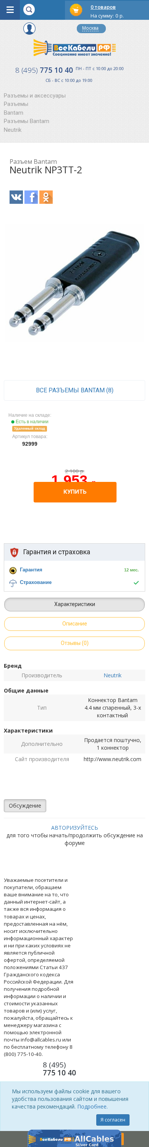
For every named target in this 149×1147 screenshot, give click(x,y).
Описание (74, 624)
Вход (29, 28)
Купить (75, 491)
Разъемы (16, 104)
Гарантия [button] (31, 570)
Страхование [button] (36, 582)
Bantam (13, 112)
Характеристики (74, 604)
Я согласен (112, 1120)
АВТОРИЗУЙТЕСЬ (74, 827)
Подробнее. (92, 1106)
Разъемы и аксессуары (35, 95)
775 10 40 (44, 70)
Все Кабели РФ (75, 47)
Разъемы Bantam (26, 121)
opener (10, 10)
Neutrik (12, 129)
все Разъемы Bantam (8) (74, 390)
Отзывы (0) (75, 643)
